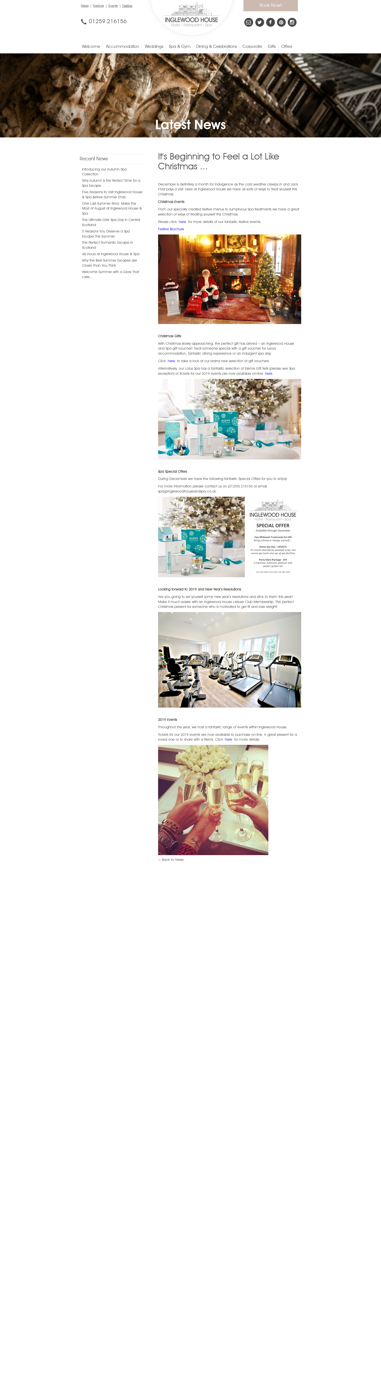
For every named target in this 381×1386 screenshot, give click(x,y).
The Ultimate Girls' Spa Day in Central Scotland (111, 222)
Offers (286, 47)
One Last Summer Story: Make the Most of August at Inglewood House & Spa (112, 209)
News (85, 6)
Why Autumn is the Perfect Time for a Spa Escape (111, 183)
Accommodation (122, 47)
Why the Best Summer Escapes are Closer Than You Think (109, 263)
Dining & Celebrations (216, 47)
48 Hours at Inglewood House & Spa (110, 254)
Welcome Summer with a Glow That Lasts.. (110, 274)
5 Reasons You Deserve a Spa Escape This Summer (106, 234)
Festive (127, 6)
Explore (98, 6)
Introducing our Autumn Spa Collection (104, 172)
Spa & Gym (179, 47)
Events (113, 6)
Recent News (94, 159)
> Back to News (170, 860)
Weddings (154, 47)
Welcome (91, 47)
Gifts (272, 47)
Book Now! (271, 5)
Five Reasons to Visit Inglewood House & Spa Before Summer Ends (112, 195)
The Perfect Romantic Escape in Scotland (107, 245)
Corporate (252, 47)
